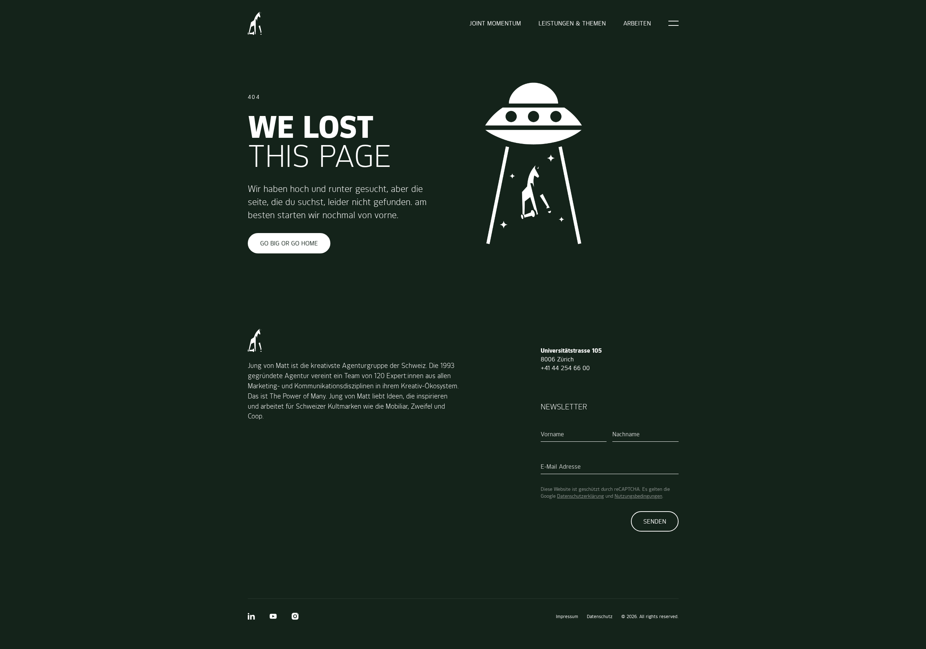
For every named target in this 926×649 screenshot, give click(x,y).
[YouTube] (273, 616)
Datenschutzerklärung (580, 496)
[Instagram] (295, 616)
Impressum (567, 616)
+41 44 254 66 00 (565, 368)
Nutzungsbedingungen (638, 496)
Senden (654, 521)
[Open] (673, 23)
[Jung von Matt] (255, 23)
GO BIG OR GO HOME (289, 243)
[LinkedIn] (251, 616)
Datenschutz (599, 616)
